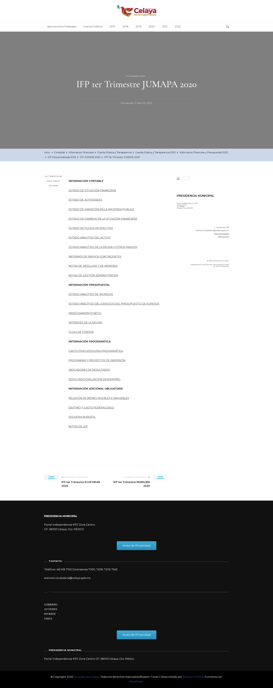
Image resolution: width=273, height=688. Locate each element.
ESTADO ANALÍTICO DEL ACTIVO (90, 237)
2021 (165, 26)
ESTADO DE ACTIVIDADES (85, 199)
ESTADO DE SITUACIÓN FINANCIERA (92, 190)
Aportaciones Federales (61, 26)
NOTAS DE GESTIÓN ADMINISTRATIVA (93, 275)
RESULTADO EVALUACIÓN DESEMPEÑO (94, 379)
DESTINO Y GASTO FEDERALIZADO (91, 407)
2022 (178, 26)
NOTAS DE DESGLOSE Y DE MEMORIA (93, 265)
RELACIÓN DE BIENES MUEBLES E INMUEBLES (99, 398)
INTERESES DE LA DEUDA (85, 322)
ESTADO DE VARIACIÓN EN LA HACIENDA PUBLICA (101, 209)
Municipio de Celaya (86, 676)
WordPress (136, 681)
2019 (139, 26)
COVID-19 (184, 287)
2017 (112, 26)
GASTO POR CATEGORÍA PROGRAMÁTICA (96, 351)
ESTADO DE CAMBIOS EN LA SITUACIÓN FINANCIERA (103, 218)
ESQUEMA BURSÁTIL (82, 416)
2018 (126, 26)
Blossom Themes (193, 676)
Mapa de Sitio (223, 237)
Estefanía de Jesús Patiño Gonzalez (54, 181)
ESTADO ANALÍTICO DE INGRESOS (91, 294)
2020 (152, 26)
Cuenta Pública (93, 26)
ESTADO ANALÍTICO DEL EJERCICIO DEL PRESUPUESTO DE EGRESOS (114, 303)
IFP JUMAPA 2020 (136, 76)
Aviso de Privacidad (221, 234)
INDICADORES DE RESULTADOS (89, 369)
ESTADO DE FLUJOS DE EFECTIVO (91, 228)
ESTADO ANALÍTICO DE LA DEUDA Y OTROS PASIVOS (103, 247)
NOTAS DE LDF (78, 426)
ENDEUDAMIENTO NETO (85, 313)
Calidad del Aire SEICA (193, 278)
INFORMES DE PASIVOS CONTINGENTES (95, 256)
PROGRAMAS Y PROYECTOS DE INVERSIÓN (97, 360)
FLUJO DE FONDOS (81, 332)
